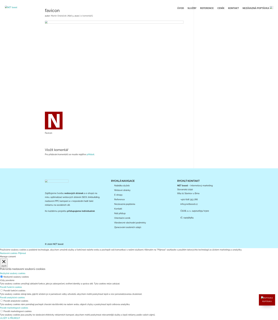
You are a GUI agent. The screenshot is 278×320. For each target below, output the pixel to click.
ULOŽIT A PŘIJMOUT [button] (10, 318)
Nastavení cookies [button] (8, 253)
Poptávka (267, 301)
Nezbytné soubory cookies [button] (12, 273)
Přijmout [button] (22, 253)
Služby (192, 8)
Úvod (180, 8)
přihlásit (90, 154)
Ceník (220, 8)
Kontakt (233, 8)
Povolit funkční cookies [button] (11, 287)
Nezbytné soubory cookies (16, 277)
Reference (207, 8)
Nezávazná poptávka (256, 8)
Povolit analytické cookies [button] (12, 297)
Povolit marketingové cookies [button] (14, 308)
